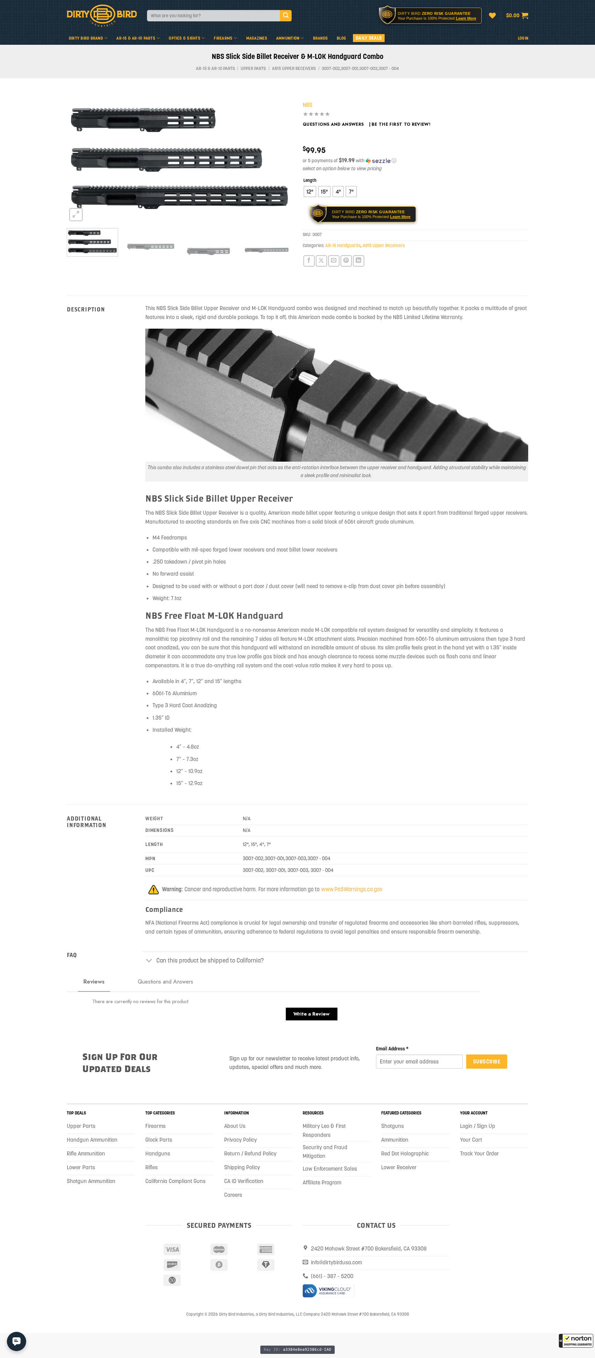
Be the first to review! (401, 124)
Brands (320, 38)
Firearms (223, 38)
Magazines (256, 38)
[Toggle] (149, 961)
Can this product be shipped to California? (210, 960)
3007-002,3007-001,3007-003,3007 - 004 (360, 68)
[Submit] (286, 16)
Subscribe (486, 1061)
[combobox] (213, 15)
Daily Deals (369, 38)
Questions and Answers (333, 124)
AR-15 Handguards (343, 245)
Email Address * (392, 1049)
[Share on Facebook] (309, 261)
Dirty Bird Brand (86, 38)
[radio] (310, 191)
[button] (576, 1341)
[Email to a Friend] (334, 261)
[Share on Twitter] (321, 261)
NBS (307, 104)
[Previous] (80, 157)
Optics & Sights (184, 38)
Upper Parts (253, 68)
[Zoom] (76, 215)
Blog (341, 38)
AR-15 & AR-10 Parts (135, 38)
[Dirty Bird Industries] (102, 15)
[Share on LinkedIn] (358, 261)
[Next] (279, 157)
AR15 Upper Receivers (294, 68)
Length (309, 180)
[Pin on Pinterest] (346, 261)
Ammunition (287, 38)
